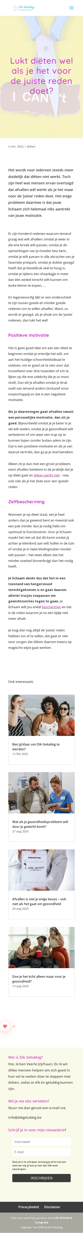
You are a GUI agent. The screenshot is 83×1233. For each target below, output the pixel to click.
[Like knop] (5, 1026)
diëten (31, 146)
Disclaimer (52, 1207)
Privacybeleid (28, 1207)
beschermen (51, 607)
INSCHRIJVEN (42, 1178)
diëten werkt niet (47, 475)
